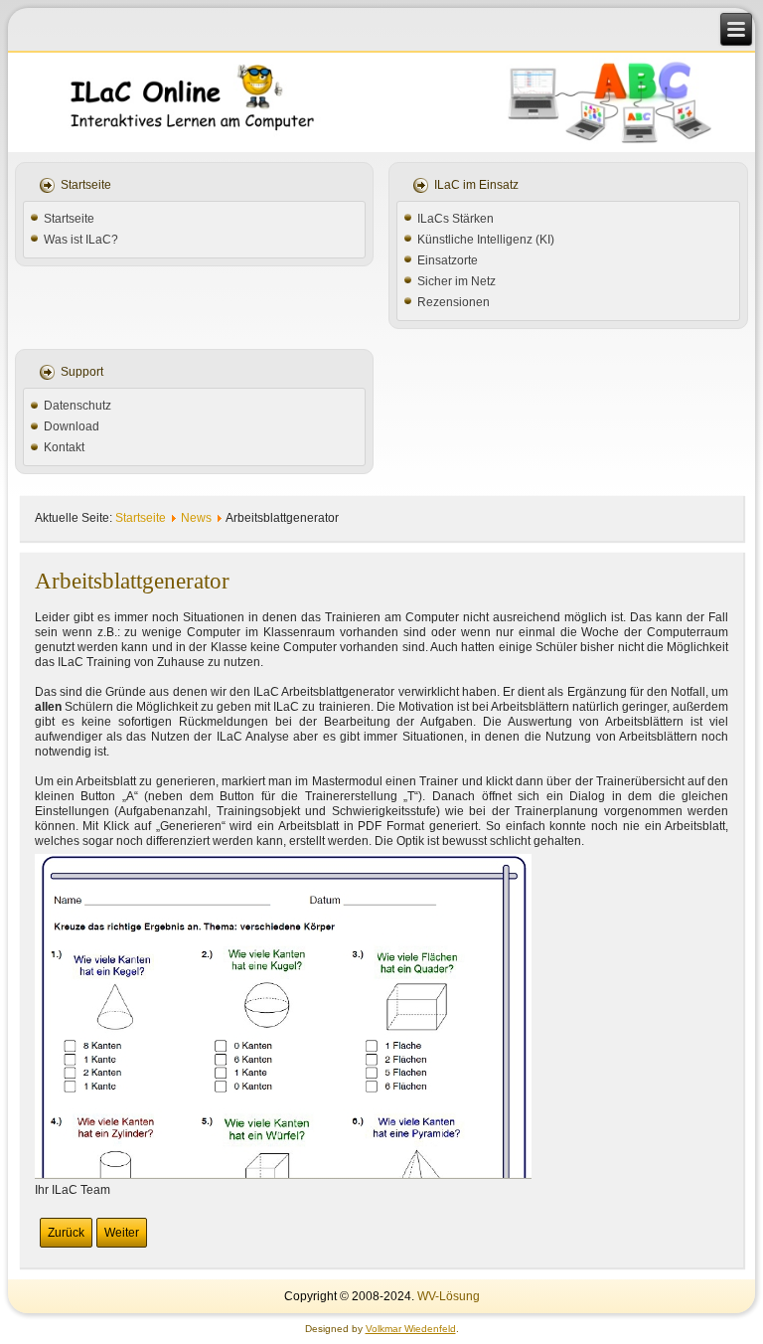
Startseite (69, 219)
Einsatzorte (447, 260)
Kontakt (64, 447)
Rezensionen (453, 302)
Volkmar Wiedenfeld (411, 1328)
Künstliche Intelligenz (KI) (485, 240)
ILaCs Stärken (455, 219)
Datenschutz (77, 406)
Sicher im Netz (456, 281)
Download (71, 426)
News (196, 518)
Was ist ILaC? (81, 240)
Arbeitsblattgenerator (132, 581)
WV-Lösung (448, 1296)
